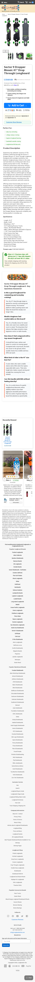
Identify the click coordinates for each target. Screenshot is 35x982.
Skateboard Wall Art (17, 873)
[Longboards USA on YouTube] (17, 916)
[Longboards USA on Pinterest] (13, 916)
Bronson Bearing (17, 905)
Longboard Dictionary (17, 800)
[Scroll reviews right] (30, 478)
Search (17, 788)
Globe (17, 716)
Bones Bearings (17, 908)
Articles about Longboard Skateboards (17, 825)
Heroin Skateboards (17, 728)
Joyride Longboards (17, 656)
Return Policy (17, 822)
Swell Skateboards (17, 769)
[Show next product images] (7, 51)
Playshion (17, 654)
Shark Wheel (17, 662)
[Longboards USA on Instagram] (8, 916)
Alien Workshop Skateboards (17, 673)
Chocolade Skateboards (17, 693)
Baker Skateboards (18, 684)
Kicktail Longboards (17, 856)
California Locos (17, 645)
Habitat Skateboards (17, 722)
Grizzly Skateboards (17, 719)
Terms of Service (17, 819)
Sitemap (17, 842)
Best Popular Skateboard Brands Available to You (17, 840)
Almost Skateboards (17, 676)
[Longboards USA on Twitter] (22, 916)
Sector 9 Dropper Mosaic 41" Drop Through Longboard (8, 440)
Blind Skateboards (17, 687)
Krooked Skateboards (17, 734)
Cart (31, 2)
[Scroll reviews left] (4, 478)
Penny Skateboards (17, 742)
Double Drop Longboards (17, 868)
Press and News (17, 831)
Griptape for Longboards (17, 879)
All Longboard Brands (17, 837)
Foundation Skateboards (17, 711)
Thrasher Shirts (17, 885)
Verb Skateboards (17, 774)
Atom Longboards (17, 642)
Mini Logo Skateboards (17, 737)
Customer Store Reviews (14, 122)
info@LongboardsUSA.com (17, 932)
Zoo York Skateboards (17, 777)
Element (17, 705)
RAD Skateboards (17, 757)
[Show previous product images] (4, 51)
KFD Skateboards (17, 731)
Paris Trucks (17, 893)
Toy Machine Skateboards (17, 771)
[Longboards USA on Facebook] (27, 916)
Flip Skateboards (17, 760)
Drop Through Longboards (17, 865)
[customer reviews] (17, 77)
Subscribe (6, 945)
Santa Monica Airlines (17, 766)
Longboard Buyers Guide (17, 791)
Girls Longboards (17, 882)
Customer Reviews (17, 919)
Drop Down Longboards (17, 859)
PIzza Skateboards (17, 745)
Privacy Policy (17, 816)
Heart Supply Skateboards (17, 725)
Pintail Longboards (17, 853)
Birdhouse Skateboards (17, 690)
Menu (5, 2)
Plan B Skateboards (17, 748)
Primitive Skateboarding (17, 754)
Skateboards (17, 871)
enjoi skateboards (17, 708)
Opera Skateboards (17, 740)
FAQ (17, 785)
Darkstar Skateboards (17, 699)
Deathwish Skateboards (17, 702)
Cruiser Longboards (17, 862)
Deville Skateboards (17, 648)
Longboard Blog (17, 828)
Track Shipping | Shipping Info (17, 805)
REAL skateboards (17, 763)
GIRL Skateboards (17, 713)
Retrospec (17, 659)
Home (3, 14)
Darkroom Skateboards (17, 696)
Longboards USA (22, 962)
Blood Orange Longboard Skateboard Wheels (17, 899)
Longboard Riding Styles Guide (18, 797)
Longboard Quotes (17, 834)
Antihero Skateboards (17, 679)
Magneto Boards (17, 651)
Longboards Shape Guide (17, 794)
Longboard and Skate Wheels (17, 876)
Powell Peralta (17, 751)
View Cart (17, 802)
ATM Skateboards (17, 682)
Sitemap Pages (18, 845)
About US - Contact (17, 813)
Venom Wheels (18, 902)
